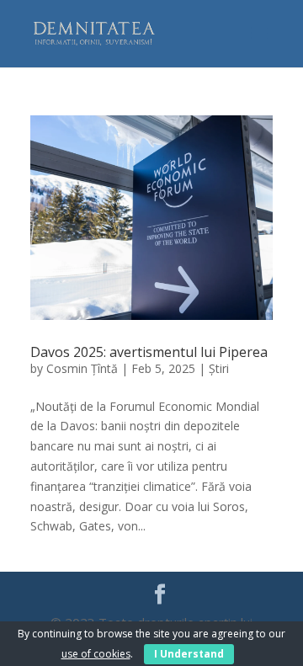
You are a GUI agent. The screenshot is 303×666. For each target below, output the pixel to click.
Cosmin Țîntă (82, 368)
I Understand (189, 654)
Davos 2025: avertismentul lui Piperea (149, 352)
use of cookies (95, 654)
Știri (219, 368)
